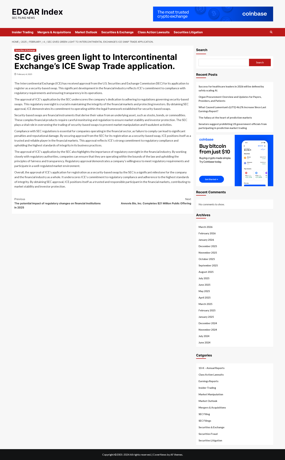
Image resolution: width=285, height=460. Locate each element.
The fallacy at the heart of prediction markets (225, 117)
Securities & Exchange (117, 32)
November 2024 (208, 329)
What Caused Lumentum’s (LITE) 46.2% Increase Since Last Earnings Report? (232, 109)
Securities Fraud (208, 433)
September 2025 (208, 265)
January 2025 (206, 316)
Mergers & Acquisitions (54, 32)
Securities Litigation (188, 32)
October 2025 (207, 258)
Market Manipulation (211, 394)
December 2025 (208, 246)
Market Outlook (86, 32)
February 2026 (207, 233)
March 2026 (205, 226)
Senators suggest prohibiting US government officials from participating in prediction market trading (233, 125)
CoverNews (159, 454)
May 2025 (204, 291)
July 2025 (204, 278)
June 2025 (204, 284)
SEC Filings (205, 420)
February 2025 (207, 310)
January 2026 (206, 239)
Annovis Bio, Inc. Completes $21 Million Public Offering (156, 201)
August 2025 (206, 271)
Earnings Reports (208, 381)
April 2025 (205, 297)
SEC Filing (204, 414)
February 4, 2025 (24, 74)
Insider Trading (22, 32)
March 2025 (205, 303)
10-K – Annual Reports (211, 367)
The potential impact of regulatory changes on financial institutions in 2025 (57, 203)
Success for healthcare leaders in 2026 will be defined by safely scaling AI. (231, 88)
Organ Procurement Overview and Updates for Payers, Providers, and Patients (230, 98)
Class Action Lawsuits (154, 32)
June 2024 (204, 342)
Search (201, 50)
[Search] (271, 32)
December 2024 (208, 323)
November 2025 (208, 252)
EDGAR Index (37, 12)
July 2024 (204, 336)
